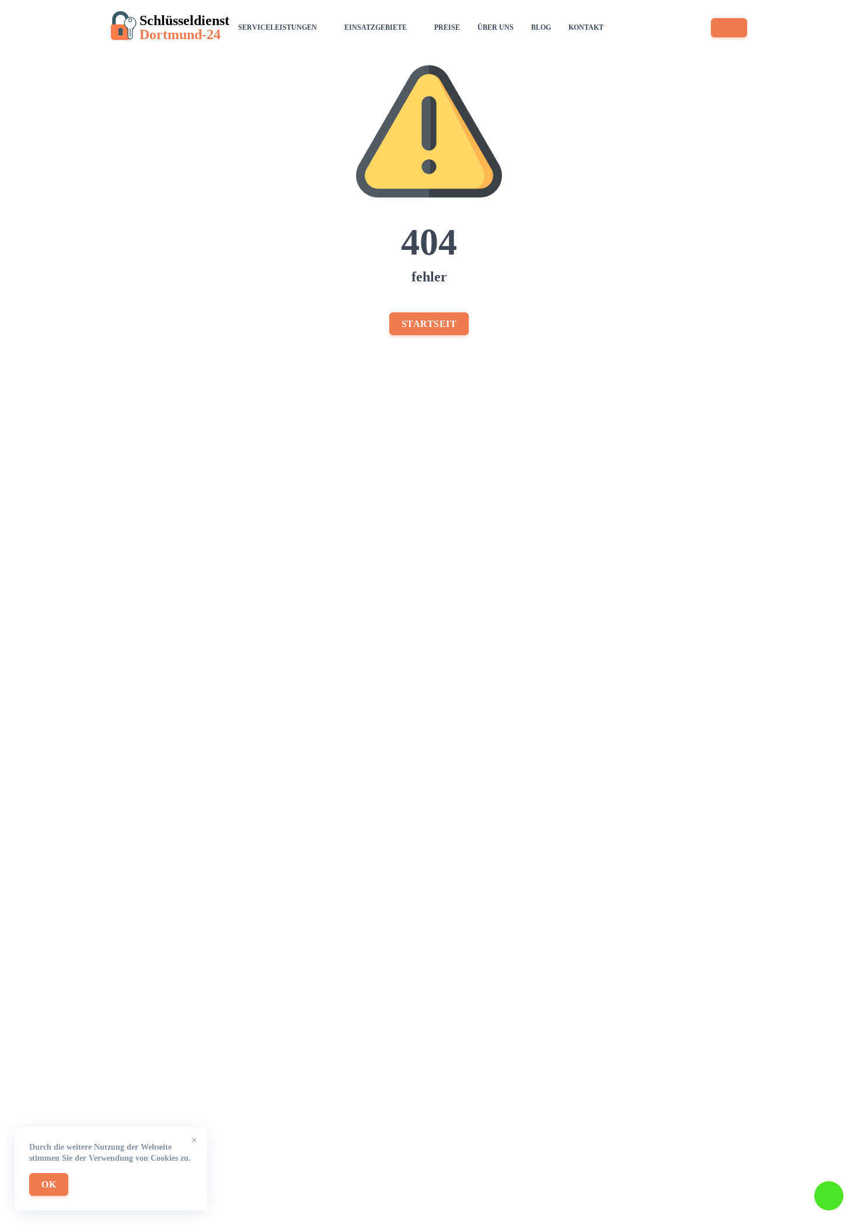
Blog (541, 27)
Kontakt (586, 27)
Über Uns (495, 27)
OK (48, 1184)
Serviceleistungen (277, 27)
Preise (447, 27)
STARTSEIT (429, 324)
